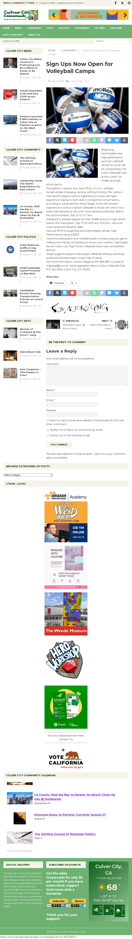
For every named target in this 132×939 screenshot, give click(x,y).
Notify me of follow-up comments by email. (76, 429)
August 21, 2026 (29, 77)
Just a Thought (13, 34)
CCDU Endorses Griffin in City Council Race (29, 248)
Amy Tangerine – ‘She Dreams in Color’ (30, 372)
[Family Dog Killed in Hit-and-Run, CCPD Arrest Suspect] (10, 94)
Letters (100, 28)
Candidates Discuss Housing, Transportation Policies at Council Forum (31, 296)
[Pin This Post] (72, 140)
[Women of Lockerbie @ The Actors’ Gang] (10, 333)
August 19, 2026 (29, 134)
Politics (63, 28)
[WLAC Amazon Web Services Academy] (66, 540)
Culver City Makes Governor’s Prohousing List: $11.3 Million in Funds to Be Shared (31, 66)
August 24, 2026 (30, 193)
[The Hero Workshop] (66, 680)
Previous (52, 15)
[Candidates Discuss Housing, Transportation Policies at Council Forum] (10, 294)
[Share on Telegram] (109, 140)
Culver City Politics (21, 236)
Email (50, 400)
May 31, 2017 (57, 81)
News (18, 28)
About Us (34, 34)
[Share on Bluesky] (116, 140)
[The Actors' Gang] (87, 311)
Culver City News (19, 50)
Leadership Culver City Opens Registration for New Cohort (31, 185)
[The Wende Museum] (66, 633)
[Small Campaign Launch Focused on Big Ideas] (10, 271)
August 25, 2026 (30, 167)
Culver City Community (23, 149)
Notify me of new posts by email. (70, 435)
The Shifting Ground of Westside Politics (31, 160)
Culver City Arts (18, 320)
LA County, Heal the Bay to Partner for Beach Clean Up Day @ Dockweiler (31, 212)
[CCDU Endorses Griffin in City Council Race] (10, 249)
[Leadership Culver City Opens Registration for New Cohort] (10, 184)
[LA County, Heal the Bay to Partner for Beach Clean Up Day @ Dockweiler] (10, 210)
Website (51, 410)
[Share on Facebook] (50, 140)
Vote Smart (81, 28)
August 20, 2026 (30, 306)
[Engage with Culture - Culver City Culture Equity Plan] (66, 587)
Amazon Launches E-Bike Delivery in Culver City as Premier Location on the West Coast (31, 123)
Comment (52, 364)
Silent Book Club (30, 351)
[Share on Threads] (124, 140)
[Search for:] (111, 40)
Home (6, 28)
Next (124, 15)
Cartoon (116, 28)
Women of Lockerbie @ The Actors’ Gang (30, 332)
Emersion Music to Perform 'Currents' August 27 (70, 826)
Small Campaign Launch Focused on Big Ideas (30, 270)
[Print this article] (87, 140)
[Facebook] (116, 3)
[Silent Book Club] (10, 355)
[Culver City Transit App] (66, 726)
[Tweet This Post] (57, 140)
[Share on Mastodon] (102, 140)
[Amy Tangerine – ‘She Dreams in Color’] (10, 373)
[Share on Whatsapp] (94, 140)
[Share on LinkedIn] (64, 140)
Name (50, 390)
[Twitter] (122, 3)
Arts (50, 28)
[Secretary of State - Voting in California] (66, 766)
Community (34, 28)
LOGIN (82, 931)
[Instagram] (129, 3)
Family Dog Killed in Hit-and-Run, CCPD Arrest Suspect (31, 95)
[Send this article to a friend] (79, 140)
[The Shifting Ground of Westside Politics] (10, 161)
